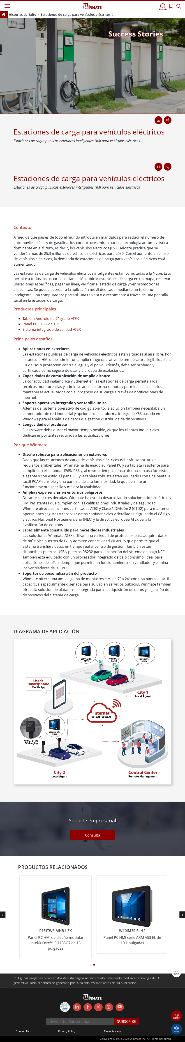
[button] (176, 1016)
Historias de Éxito (22, 14)
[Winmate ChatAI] (176, 1028)
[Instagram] (109, 1007)
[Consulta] (158, 120)
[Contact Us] (158, 166)
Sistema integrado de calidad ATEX (52, 329)
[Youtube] (120, 1007)
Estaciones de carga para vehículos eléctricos (76, 14)
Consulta (92, 835)
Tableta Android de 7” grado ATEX (51, 318)
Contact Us (23, 1031)
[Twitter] (98, 1006)
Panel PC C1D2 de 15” (41, 323)
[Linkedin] (77, 1007)
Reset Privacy (112, 1031)
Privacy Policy (66, 1031)
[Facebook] (87, 1007)
